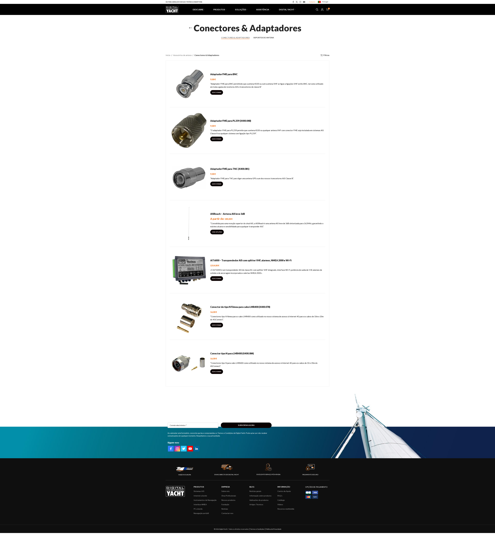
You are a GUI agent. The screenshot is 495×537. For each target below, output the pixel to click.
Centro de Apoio (284, 491)
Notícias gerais (255, 491)
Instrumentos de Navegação (205, 500)
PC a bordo (198, 509)
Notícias (224, 509)
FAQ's (279, 496)
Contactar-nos (227, 513)
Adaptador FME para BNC (224, 74)
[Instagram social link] (300, 2)
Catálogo (281, 500)
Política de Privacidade (273, 529)
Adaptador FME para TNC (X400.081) (229, 168)
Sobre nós (225, 491)
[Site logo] (172, 9)
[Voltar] (190, 28)
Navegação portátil (201, 513)
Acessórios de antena (182, 55)
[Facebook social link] (293, 2)
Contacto (312, 2)
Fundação (225, 504)
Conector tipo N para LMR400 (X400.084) (232, 353)
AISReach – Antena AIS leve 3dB (227, 213)
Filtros (326, 55)
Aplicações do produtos (259, 500)
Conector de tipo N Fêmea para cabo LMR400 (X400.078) (240, 306)
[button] (216, 92)
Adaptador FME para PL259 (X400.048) (230, 120)
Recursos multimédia (285, 509)
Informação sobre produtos (260, 496)
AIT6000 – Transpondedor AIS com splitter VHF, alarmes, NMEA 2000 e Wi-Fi (251, 260)
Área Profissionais (228, 496)
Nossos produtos (228, 500)
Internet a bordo (200, 496)
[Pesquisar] (317, 9)
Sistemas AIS (199, 491)
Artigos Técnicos (256, 504)
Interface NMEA (200, 504)
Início (168, 55)
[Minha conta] (322, 9)
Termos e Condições (257, 529)
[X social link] (297, 2)
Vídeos (280, 504)
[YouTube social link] (304, 2)
